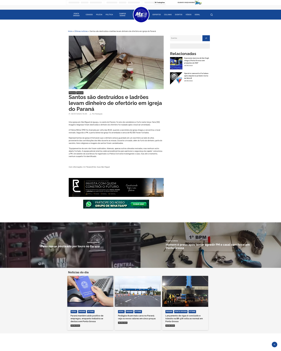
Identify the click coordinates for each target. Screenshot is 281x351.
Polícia (99, 15)
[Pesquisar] (206, 38)
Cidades (89, 15)
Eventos (178, 15)
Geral (197, 15)
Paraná (72, 93)
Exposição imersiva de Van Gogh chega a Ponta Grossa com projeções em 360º (196, 60)
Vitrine (91, 312)
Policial (80, 93)
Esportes (156, 15)
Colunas (168, 15)
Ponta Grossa (76, 15)
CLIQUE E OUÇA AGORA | (186, 2)
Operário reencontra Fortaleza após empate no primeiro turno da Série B (196, 76)
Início (70, 31)
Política (109, 15)
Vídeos (188, 15)
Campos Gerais (122, 15)
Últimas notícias (81, 31)
